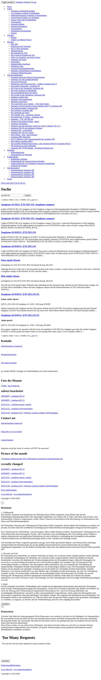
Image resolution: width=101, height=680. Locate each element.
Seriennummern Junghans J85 (22, 175)
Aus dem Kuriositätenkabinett (22, 68)
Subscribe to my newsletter (11, 432)
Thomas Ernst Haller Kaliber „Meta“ (25, 121)
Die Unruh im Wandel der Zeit (23, 55)
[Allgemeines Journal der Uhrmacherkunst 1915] (32, 459)
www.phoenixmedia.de (23, 494)
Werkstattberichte (17, 152)
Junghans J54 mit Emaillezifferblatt (24, 79)
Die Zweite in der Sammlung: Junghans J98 (28, 95)
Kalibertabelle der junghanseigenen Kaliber (27, 161)
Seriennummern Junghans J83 (22, 172)
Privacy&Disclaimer (9, 490)
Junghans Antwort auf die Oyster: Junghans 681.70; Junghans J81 (36, 106)
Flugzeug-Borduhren (19, 26)
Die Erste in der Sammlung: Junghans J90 (27, 88)
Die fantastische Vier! (19, 53)
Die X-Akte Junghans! (19, 49)
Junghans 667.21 (13, 396)
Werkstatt (10, 150)
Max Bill (14, 44)
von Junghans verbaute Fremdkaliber (25, 13)
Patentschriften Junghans (20, 64)
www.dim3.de (6, 494)
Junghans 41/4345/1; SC (20, 294)
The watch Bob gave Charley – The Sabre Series (30, 104)
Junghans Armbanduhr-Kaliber (23, 11)
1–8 (31, 200)
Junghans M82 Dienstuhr (20, 137)
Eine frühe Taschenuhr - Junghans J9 (25, 86)
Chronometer (16, 22)
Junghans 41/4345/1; (18, 232)
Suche (9, 179)
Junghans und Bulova (19, 124)
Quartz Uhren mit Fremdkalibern (23, 20)
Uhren (9, 9)
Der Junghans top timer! (20, 113)
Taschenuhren (16, 29)
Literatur (10, 35)
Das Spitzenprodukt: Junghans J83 (24, 108)
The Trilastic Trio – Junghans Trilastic (25, 115)
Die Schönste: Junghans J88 (22, 110)
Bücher (14, 37)
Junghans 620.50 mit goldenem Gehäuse (26, 128)
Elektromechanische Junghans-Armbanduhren (29, 15)
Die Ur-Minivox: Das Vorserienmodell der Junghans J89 (33, 139)
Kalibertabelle (12, 157)
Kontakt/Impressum (8, 354)
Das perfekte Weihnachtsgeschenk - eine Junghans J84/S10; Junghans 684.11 (41, 144)
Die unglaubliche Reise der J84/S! (24, 93)
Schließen (5, 604)
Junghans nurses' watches (16, 404)
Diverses (10, 42)
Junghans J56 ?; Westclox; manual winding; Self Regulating (29, 413)
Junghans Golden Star (19, 97)
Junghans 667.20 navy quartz (22, 133)
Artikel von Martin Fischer (21, 40)
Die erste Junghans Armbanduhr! (23, 91)
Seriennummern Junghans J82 (22, 170)
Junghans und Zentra (19, 102)
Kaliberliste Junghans (19, 159)
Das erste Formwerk (19, 82)
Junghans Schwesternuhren (21, 99)
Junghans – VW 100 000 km (22, 119)
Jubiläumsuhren (17, 51)
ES (24, 183)
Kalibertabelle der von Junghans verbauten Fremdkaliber (33, 163)
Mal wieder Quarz (10, 276)
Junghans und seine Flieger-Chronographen (28, 77)
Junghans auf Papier (18, 60)
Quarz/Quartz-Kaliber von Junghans (25, 18)
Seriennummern (13, 168)
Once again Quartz (10, 260)
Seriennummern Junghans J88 (22, 177)
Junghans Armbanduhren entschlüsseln (26, 71)
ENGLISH (5, 183)
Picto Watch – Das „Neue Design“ (24, 135)
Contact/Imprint (7, 440)
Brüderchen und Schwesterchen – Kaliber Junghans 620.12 (34, 84)
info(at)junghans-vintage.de (11, 346)
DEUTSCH (14, 183)
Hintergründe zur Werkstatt (21, 155)
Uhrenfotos (15, 62)
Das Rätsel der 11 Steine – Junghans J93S (27, 117)
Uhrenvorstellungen (15, 75)
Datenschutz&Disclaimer (10, 665)
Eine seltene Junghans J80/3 (22, 141)
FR (21, 183)
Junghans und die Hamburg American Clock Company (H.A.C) (36, 126)
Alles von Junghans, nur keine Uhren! (25, 57)
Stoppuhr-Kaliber (17, 24)
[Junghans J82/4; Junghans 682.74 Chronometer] (10, 386)
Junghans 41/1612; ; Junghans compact (27, 204)
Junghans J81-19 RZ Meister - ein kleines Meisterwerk (32, 148)
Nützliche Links (17, 66)
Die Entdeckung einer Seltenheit (23, 146)
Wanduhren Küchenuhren (21, 31)
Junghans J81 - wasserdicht (21, 130)
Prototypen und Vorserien (21, 46)
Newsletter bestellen (9, 363)
